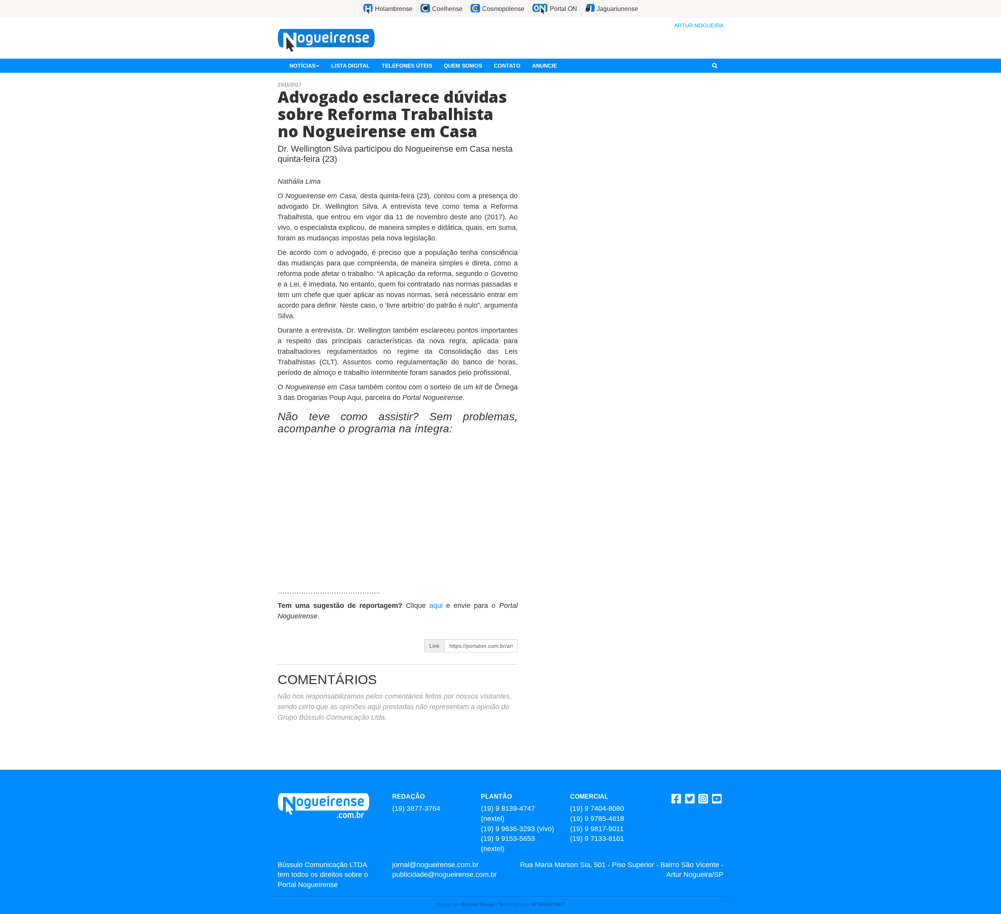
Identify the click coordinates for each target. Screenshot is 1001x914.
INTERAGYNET (548, 904)
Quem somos (463, 66)
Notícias (302, 66)
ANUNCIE (544, 66)
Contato (507, 66)
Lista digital (350, 66)
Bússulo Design (478, 904)
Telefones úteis (407, 66)
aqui (437, 605)
